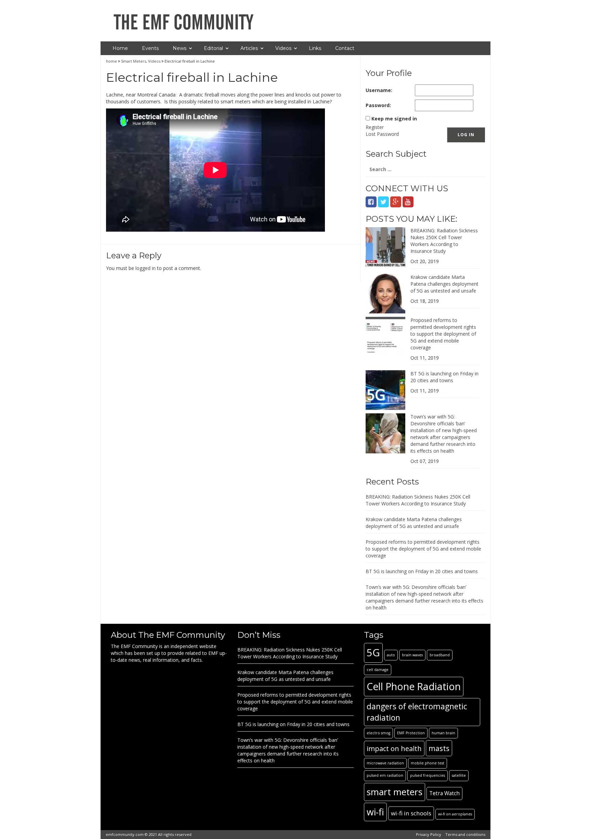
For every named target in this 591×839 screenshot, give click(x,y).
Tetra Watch (444, 793)
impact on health (394, 748)
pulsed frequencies (427, 775)
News (179, 48)
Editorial (213, 48)
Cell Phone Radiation (414, 686)
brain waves (412, 655)
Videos (283, 48)
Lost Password (382, 134)
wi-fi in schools (411, 813)
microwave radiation (385, 763)
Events (150, 48)
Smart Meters (133, 61)
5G (373, 652)
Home (120, 48)
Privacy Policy (428, 834)
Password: (378, 105)
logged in (145, 268)
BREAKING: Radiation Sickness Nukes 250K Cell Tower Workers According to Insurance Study (444, 240)
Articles (249, 48)
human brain (443, 733)
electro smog (378, 733)
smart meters (394, 792)
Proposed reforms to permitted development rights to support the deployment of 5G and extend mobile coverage (443, 334)
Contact (344, 48)
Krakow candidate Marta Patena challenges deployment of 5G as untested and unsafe (444, 284)
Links (315, 48)
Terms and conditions (465, 834)
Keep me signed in (394, 118)
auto (391, 655)
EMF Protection (411, 733)
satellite (459, 775)
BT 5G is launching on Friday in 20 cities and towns (444, 377)
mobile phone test (427, 763)
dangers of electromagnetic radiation (417, 712)
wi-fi (375, 811)
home (112, 61)
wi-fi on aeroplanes (455, 814)
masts (439, 748)
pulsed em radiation (385, 775)
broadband (440, 655)
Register (375, 127)
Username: (379, 90)
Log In (466, 135)
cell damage (378, 669)
